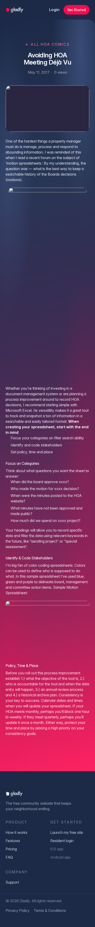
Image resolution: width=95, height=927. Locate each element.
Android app (60, 857)
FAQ (9, 857)
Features (13, 840)
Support (12, 882)
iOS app (56, 849)
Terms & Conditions (50, 910)
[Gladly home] (15, 10)
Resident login (62, 840)
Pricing (11, 849)
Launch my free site (66, 832)
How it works (16, 832)
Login (54, 9)
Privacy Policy (18, 910)
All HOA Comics (47, 44)
